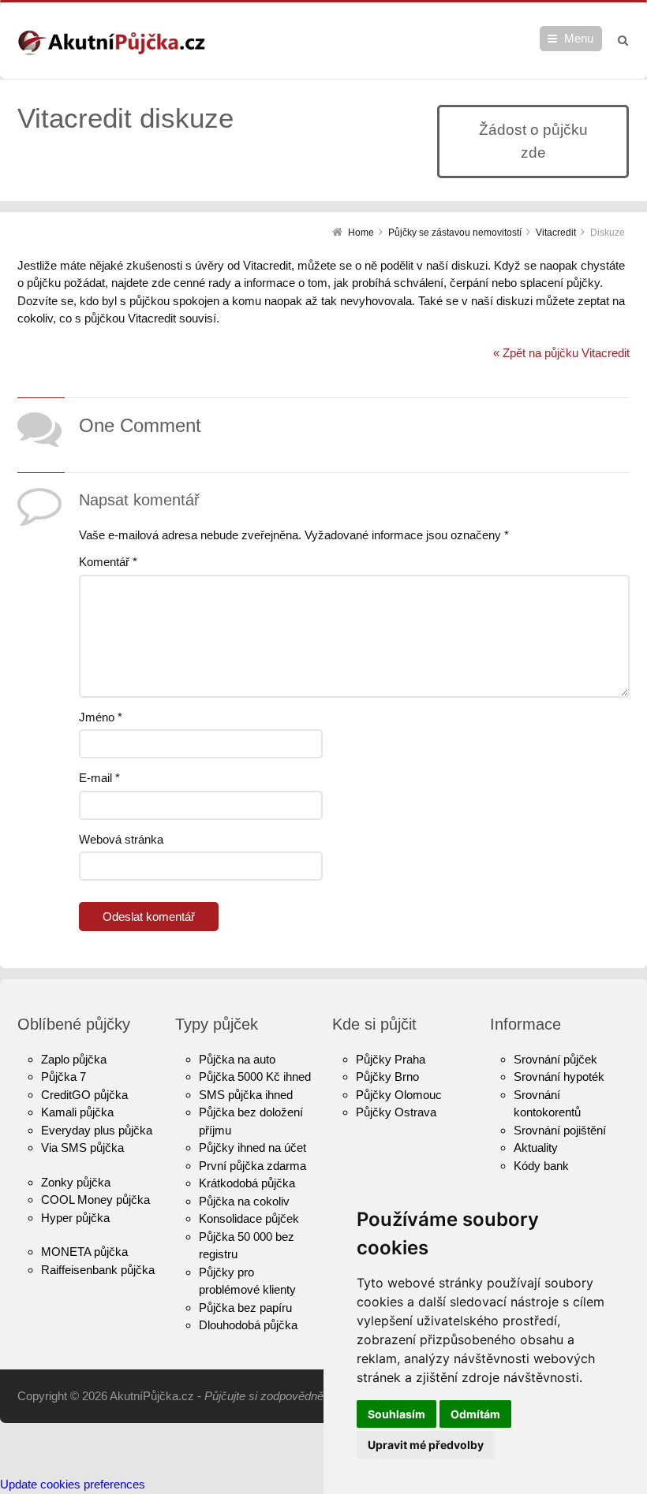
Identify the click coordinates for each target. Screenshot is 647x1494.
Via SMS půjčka (82, 1147)
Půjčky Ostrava (396, 1112)
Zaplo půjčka (74, 1059)
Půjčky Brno (387, 1076)
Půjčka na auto (237, 1059)
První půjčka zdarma (252, 1165)
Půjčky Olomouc (399, 1094)
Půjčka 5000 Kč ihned (255, 1076)
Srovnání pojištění (560, 1130)
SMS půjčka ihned (246, 1094)
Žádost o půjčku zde (533, 141)
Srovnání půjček (555, 1059)
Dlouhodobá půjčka (248, 1325)
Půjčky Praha (390, 1059)
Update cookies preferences (72, 1484)
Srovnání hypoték (559, 1076)
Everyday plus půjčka (96, 1130)
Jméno (100, 717)
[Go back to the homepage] (111, 42)
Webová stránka (121, 839)
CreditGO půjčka (84, 1094)
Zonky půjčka (75, 1182)
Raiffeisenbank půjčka (98, 1269)
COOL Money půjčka (95, 1199)
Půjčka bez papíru (245, 1307)
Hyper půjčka (75, 1217)
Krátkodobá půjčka (247, 1183)
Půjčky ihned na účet (252, 1147)
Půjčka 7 (63, 1076)
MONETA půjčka (84, 1251)
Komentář (108, 561)
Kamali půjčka (77, 1112)
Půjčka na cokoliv (244, 1201)
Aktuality (536, 1147)
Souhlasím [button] (396, 1414)
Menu (578, 38)
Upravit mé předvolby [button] (426, 1444)
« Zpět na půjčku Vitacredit (561, 353)
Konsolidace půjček (249, 1218)
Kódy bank (541, 1165)
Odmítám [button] (475, 1414)
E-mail (99, 777)
